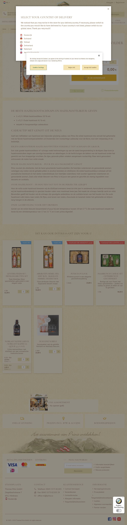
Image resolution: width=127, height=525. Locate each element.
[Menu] (123, 498)
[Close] (99, 55)
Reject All (71, 67)
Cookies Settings (38, 67)
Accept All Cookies (90, 67)
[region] (64, 64)
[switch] (118, 510)
